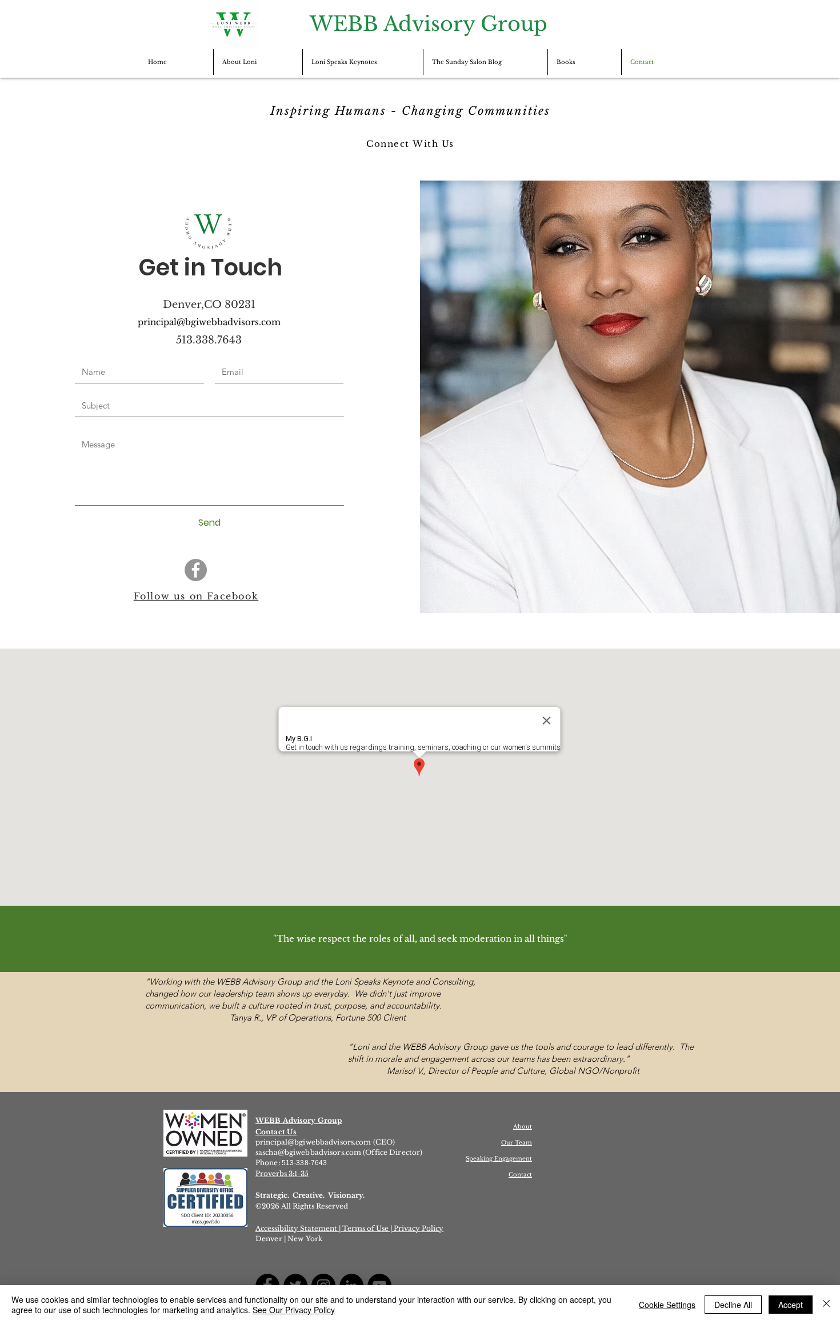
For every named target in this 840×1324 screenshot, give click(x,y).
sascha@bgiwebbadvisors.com (308, 1152)
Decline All (733, 1304)
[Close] (826, 1304)
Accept (790, 1304)
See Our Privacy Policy (294, 1309)
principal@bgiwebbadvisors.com (313, 1142)
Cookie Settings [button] (667, 1304)
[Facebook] (196, 570)
